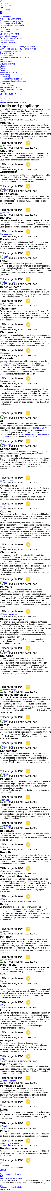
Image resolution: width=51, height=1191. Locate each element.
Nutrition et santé (7, 85)
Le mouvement (6, 17)
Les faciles (4, 45)
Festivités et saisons (8, 72)
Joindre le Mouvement (9, 34)
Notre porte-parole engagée (11, 21)
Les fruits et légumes (8, 36)
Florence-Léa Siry (12, 365)
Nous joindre (5, 6)
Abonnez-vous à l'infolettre (11, 1178)
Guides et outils (6, 55)
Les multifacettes (7, 40)
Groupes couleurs (7, 64)
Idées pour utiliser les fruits (11, 79)
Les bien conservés (8, 42)
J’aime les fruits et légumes (11, 1168)
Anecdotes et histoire (9, 68)
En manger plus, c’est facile (11, 38)
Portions (3, 60)
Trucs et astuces (7, 53)
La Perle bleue (24, 641)
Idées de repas (6, 77)
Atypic (44, 1183)
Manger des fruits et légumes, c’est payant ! (18, 47)
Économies (4, 70)
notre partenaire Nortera (31, 370)
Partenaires (5, 32)
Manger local (5, 83)
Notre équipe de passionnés (12, 25)
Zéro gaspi (4, 92)
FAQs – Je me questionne (11, 90)
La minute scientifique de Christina (14, 57)
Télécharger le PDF (11, 142)
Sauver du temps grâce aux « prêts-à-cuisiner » (20, 49)
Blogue (3, 66)
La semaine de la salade (10, 51)
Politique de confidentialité (11, 1187)
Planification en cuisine (10, 87)
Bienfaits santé (6, 62)
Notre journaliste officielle (10, 23)
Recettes (3, 96)
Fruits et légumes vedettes (11, 75)
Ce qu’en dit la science (9, 30)
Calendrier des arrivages (10, 1174)
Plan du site (5, 1189)
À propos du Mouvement (10, 19)
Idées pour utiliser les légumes (13, 81)
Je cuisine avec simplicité (10, 94)
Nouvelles (4, 3)
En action (4, 27)
